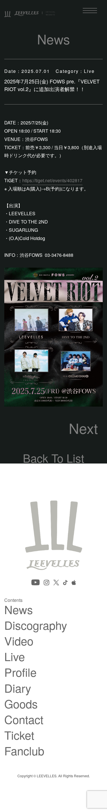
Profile (20, 672)
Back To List (53, 458)
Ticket (19, 735)
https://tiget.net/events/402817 (52, 180)
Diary (17, 688)
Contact (23, 719)
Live (14, 656)
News (18, 609)
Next (83, 428)
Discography (35, 625)
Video (18, 640)
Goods (21, 703)
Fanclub (24, 750)
